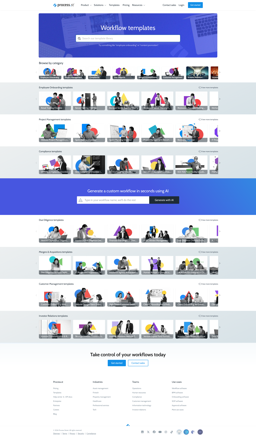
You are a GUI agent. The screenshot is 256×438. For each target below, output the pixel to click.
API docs (68, 397)
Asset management (100, 388)
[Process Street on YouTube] (160, 432)
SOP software (177, 401)
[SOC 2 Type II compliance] (186, 432)
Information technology (141, 405)
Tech (94, 409)
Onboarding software (180, 397)
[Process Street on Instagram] (166, 432)
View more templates (209, 87)
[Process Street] (64, 5)
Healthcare (97, 401)
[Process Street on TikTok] (171, 432)
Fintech (96, 392)
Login (181, 5)
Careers (56, 409)
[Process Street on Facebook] (154, 432)
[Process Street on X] (148, 432)
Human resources (139, 392)
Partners (56, 405)
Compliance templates (50, 151)
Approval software (179, 405)
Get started (195, 5)
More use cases (178, 409)
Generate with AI (164, 200)
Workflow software (179, 388)
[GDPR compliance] (200, 432)
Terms (64, 433)
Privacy (72, 433)
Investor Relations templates (53, 315)
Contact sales (138, 363)
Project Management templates (55, 119)
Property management (102, 397)
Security (81, 433)
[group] (50, 72)
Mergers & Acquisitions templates (55, 251)
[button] (219, 72)
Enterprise (57, 401)
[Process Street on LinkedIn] (142, 432)
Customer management (141, 401)
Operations (136, 388)
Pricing (126, 5)
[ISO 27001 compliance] (179, 432)
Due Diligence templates (51, 220)
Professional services (101, 405)
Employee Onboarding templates (56, 87)
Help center (57, 397)
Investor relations (139, 409)
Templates (114, 5)
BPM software (177, 392)
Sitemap (56, 433)
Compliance (137, 397)
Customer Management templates (56, 283)
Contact (169, 5)
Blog (55, 414)
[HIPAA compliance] (193, 432)
